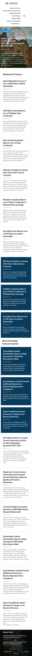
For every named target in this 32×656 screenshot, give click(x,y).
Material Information (15, 13)
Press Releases (15, 23)
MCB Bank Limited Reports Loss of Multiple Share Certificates (14, 113)
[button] (24, 16)
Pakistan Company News (18, 651)
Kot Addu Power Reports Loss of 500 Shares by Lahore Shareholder (15, 233)
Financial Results (15, 18)
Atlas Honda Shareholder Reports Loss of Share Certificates (13, 142)
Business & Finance (15, 8)
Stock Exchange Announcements (11, 10)
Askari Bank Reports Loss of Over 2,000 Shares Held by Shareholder (14, 83)
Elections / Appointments (13, 21)
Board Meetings (16, 16)
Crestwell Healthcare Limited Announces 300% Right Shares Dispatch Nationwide (15, 509)
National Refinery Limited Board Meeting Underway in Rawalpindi (12, 42)
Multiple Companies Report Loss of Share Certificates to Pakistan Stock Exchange (14, 202)
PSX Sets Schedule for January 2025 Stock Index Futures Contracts (15, 172)
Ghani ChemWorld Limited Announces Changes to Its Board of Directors (14, 414)
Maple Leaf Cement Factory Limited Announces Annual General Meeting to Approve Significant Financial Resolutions (15, 477)
